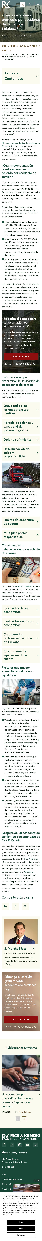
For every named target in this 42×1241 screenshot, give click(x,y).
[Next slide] (24, 1118)
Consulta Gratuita (21, 1019)
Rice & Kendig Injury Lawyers (19, 46)
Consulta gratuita (21, 357)
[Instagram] (19, 1145)
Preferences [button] (7, 1215)
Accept (21, 1222)
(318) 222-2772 (27, 364)
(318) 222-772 (28, 1027)
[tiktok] (35, 1145)
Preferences (21, 1235)
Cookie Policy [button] (26, 1210)
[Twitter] (25, 906)
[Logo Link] (6, 4)
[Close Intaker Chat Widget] (38, 1180)
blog (5, 50)
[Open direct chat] (35, 1180)
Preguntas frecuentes (12, 1179)
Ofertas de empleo (10, 1189)
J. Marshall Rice (25, 36)
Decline (21, 1228)
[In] (5, 906)
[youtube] (27, 1145)
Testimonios (7, 1184)
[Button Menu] (37, 4)
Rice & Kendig (30, 859)
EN (30, 4)
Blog (4, 1174)
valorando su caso (23, 586)
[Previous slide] (18, 1118)
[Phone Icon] (22, 4)
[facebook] (15, 906)
